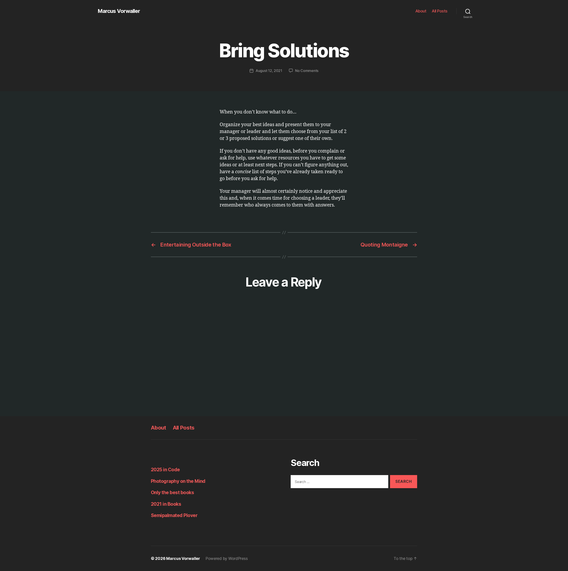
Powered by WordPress (226, 558)
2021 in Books (166, 504)
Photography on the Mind (178, 481)
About (420, 11)
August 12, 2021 (269, 70)
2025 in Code (165, 469)
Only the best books (172, 492)
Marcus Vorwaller (119, 11)
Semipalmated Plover (174, 515)
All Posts (440, 11)
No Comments (306, 70)
